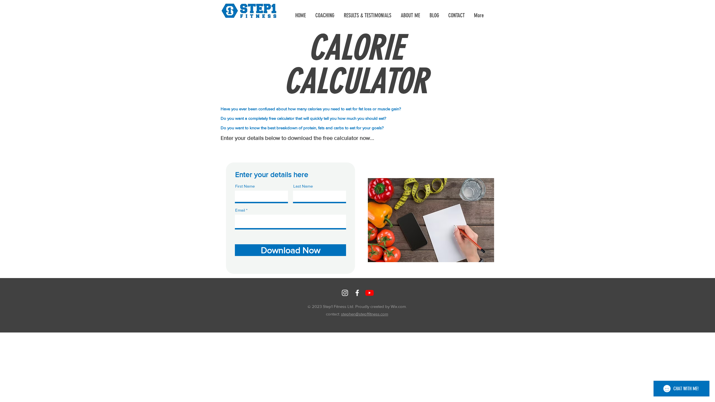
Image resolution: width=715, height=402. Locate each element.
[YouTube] (369, 293)
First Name (245, 186)
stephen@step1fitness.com (364, 314)
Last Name (303, 186)
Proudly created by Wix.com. (381, 306)
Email (240, 210)
